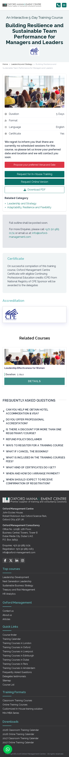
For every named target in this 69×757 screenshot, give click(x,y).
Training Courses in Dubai (16, 659)
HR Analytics (9, 594)
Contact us (8, 611)
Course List (8, 684)
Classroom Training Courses (17, 700)
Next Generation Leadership (17, 581)
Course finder (10, 635)
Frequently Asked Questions (17, 672)
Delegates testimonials (14, 676)
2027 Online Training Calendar (18, 742)
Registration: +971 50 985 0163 (18, 549)
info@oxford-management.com (19, 552)
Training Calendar (12, 639)
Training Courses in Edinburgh (18, 655)
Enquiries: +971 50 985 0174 (16, 545)
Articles (6, 619)
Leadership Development (16, 577)
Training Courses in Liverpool (18, 651)
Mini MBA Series (11, 713)
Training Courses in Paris (15, 664)
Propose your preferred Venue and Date (34, 165)
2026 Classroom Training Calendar (21, 730)
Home (5, 64)
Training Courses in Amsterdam (19, 668)
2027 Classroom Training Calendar (21, 738)
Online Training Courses (15, 704)
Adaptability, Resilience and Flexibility (29, 207)
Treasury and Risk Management (19, 589)
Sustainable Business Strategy (18, 585)
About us (7, 615)
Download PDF (36, 189)
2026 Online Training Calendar (18, 734)
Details (34, 381)
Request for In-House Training (34, 174)
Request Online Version (34, 181)
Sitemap (7, 680)
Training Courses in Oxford (16, 647)
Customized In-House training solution (23, 709)
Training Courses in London (17, 643)
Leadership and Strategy (21, 64)
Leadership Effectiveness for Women (24, 368)
